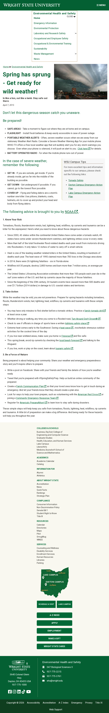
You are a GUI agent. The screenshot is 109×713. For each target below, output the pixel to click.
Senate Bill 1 (42, 510)
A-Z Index (54, 615)
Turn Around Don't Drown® (86, 319)
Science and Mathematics (48, 453)
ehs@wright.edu (55, 680)
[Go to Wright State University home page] (31, 5)
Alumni (44, 472)
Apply (55, 623)
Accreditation (43, 484)
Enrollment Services (46, 554)
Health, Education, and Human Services (54, 441)
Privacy (89, 703)
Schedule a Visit (46, 604)
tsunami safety (64, 348)
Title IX (40, 516)
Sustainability (40, 48)
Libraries (40, 560)
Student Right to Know (47, 513)
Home (37, 18)
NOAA (72, 212)
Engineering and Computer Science (52, 435)
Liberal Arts (42, 447)
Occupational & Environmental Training (52, 43)
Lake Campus (43, 444)
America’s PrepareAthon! (34, 402)
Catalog (40, 464)
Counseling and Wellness (48, 548)
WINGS (40, 540)
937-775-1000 (19, 684)
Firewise (67, 336)
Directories (41, 528)
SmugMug (45, 536)
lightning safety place (77, 323)
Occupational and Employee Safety (51, 38)
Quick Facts (42, 490)
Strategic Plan (43, 496)
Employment (54, 631)
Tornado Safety (75, 180)
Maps (39, 531)
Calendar (41, 525)
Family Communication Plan (31, 386)
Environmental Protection (46, 28)
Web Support (55, 709)
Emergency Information (45, 23)
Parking (40, 563)
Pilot (39, 534)
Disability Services (45, 551)
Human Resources (45, 557)
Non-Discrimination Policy (48, 507)
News (37, 59)
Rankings (41, 493)
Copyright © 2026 (15, 703)
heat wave (67, 327)
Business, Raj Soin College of (49, 432)
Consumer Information (47, 504)
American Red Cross (89, 394)
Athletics (45, 475)
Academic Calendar (45, 461)
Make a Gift (54, 638)
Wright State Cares (54, 646)
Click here (84, 148)
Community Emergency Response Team (37, 398)
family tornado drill (93, 310)
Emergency (76, 703)
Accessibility (33, 703)
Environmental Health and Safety (27, 67)
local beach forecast (71, 340)
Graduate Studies (44, 438)
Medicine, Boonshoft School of (50, 450)
